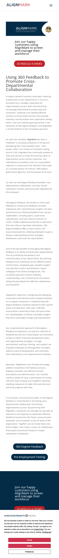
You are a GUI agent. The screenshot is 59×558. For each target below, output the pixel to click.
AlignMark (31, 139)
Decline (29, 546)
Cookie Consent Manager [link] (13, 515)
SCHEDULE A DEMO (29, 63)
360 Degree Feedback (29, 446)
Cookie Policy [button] (39, 529)
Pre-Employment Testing (29, 457)
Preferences (29, 552)
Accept (29, 540)
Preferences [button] (46, 532)
